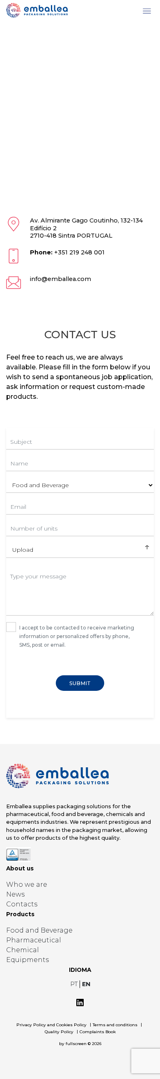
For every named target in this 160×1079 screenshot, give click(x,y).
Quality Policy (59, 1031)
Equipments (27, 960)
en (86, 984)
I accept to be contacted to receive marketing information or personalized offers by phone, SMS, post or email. (76, 636)
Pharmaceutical (33, 940)
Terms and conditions (115, 1024)
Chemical (22, 950)
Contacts (21, 904)
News (15, 894)
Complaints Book (98, 1031)
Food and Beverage (39, 930)
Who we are (26, 884)
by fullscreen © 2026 (80, 1043)
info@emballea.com (60, 279)
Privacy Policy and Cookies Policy (51, 1024)
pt (75, 984)
